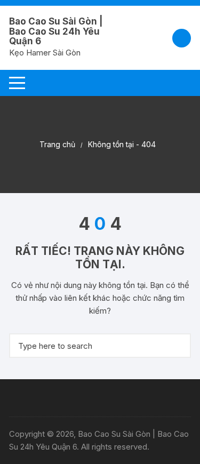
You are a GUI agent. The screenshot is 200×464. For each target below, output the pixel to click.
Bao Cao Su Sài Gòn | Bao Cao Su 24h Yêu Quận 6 (56, 31)
